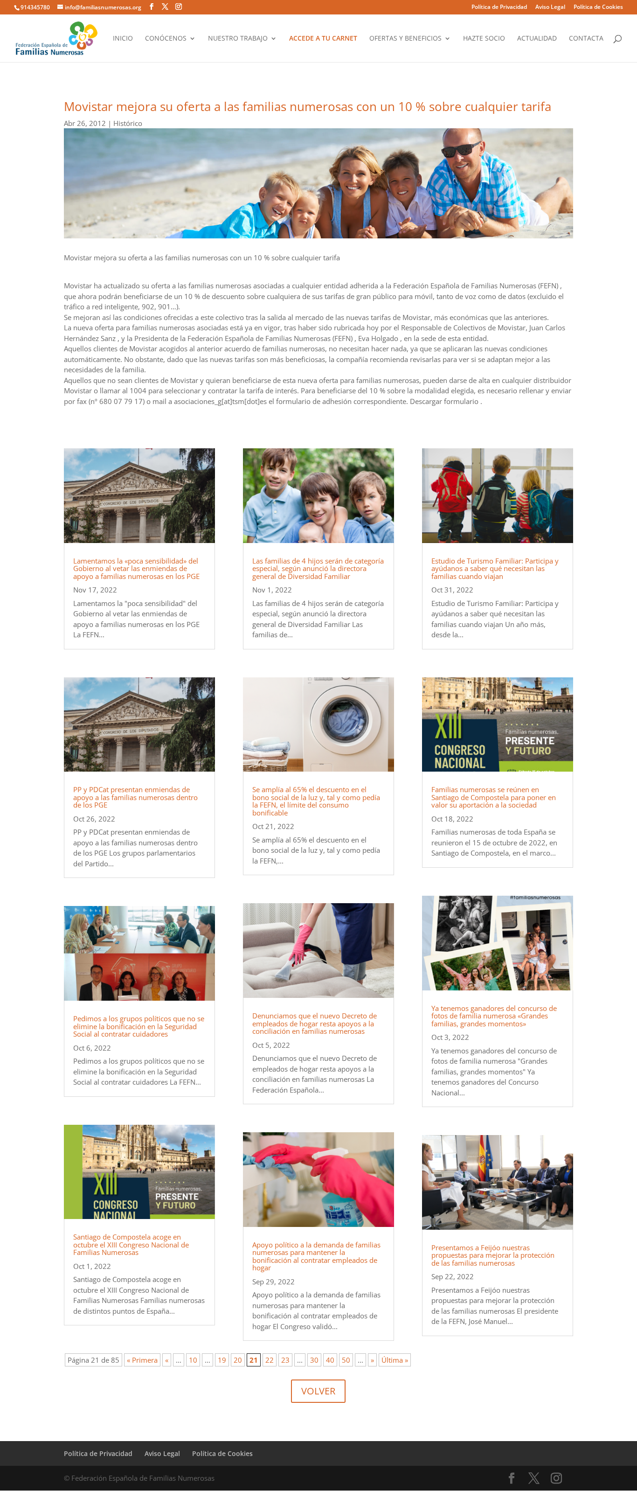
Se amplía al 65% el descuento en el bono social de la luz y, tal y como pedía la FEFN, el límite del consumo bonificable (316, 801)
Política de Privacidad (499, 7)
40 (330, 1360)
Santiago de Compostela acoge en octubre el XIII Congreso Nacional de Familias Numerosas (131, 1244)
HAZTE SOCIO (484, 38)
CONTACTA (586, 38)
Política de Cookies (598, 7)
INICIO (123, 38)
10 (193, 1360)
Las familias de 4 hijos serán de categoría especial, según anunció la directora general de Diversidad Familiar (318, 568)
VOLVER (318, 1391)
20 (238, 1360)
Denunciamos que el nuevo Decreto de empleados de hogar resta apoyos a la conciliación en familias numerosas (314, 1023)
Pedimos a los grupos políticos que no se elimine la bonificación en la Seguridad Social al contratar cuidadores (138, 1026)
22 (269, 1360)
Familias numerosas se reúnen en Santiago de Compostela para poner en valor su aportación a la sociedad (493, 797)
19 (222, 1360)
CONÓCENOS (166, 38)
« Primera (142, 1360)
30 (314, 1360)
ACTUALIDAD (537, 38)
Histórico (127, 123)
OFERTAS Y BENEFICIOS (405, 38)
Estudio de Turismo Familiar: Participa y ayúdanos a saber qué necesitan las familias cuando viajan (495, 568)
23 (285, 1360)
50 (346, 1360)
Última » (394, 1360)
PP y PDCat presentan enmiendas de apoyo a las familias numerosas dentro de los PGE (135, 797)
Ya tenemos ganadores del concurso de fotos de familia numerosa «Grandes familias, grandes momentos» (494, 1015)
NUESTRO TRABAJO (238, 38)
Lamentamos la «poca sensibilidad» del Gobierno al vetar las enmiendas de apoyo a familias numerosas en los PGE (136, 568)
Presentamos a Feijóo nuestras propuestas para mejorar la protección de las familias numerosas (492, 1255)
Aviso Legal (550, 7)
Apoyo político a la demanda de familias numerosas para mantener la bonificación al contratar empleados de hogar (316, 1256)
